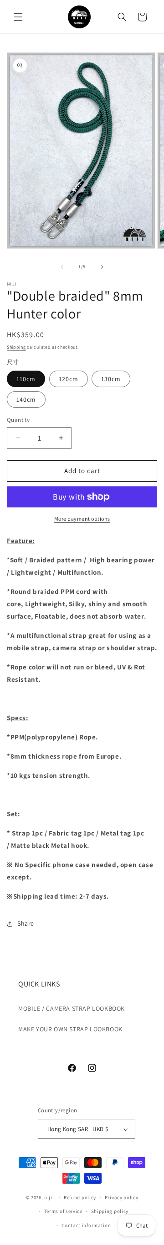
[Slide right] (102, 267)
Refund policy (80, 1197)
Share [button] (25, 923)
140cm (26, 399)
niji (48, 1197)
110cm (26, 379)
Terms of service (63, 1211)
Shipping (16, 347)
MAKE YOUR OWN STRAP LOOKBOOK (70, 1029)
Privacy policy (121, 1197)
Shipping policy (110, 1211)
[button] (18, 17)
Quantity (18, 420)
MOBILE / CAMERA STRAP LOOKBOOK (71, 1008)
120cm (68, 379)
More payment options (82, 518)
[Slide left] (62, 267)
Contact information (86, 1225)
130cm (111, 379)
